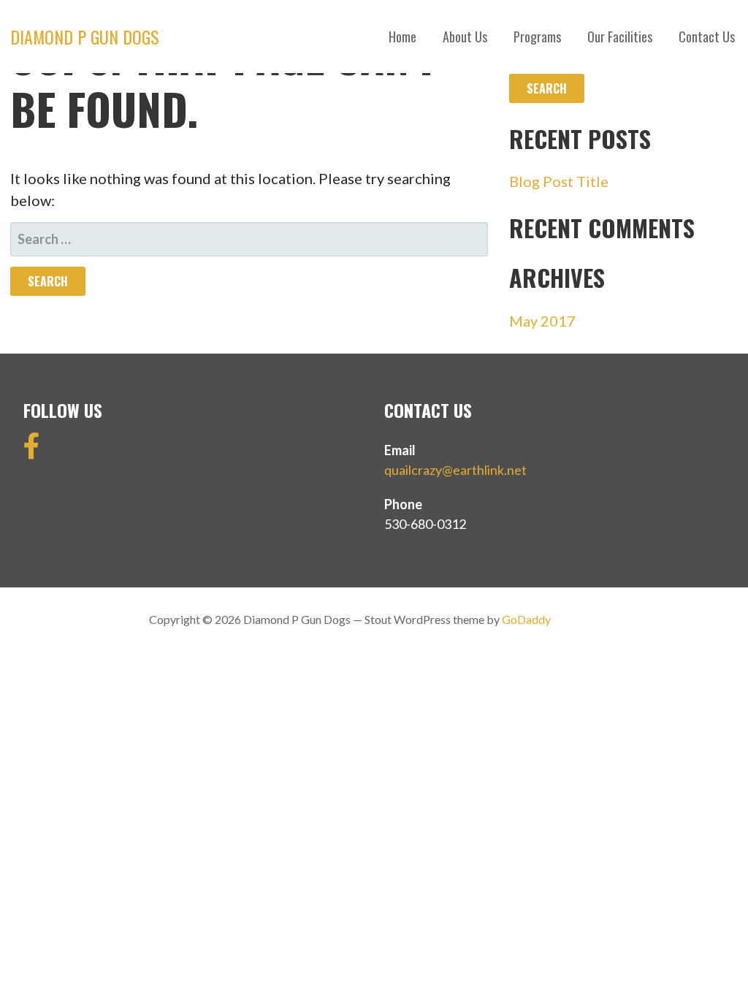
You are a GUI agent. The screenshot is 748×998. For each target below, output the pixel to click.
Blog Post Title (558, 181)
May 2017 (542, 321)
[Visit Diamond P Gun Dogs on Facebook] (31, 451)
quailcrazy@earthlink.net (455, 470)
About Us (465, 36)
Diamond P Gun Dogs (84, 36)
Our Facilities (619, 36)
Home (402, 36)
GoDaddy (526, 619)
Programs (537, 36)
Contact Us (707, 36)
